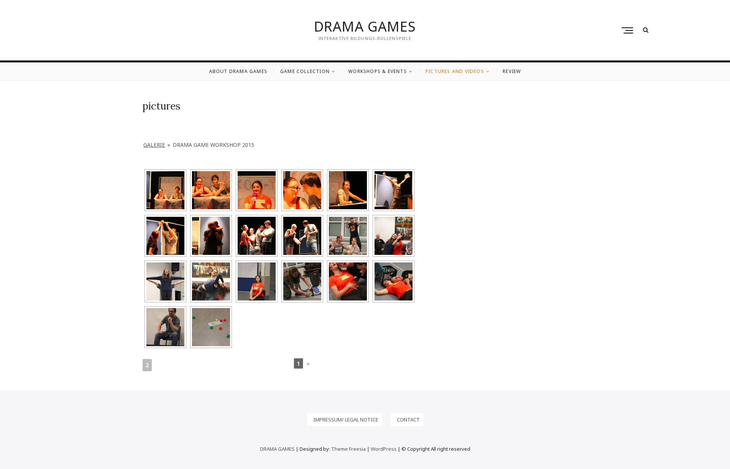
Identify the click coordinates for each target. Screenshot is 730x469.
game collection (305, 71)
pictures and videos (454, 71)
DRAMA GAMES (365, 26)
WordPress (384, 448)
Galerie (154, 144)
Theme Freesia (348, 448)
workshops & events (377, 71)
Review (512, 71)
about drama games (238, 71)
